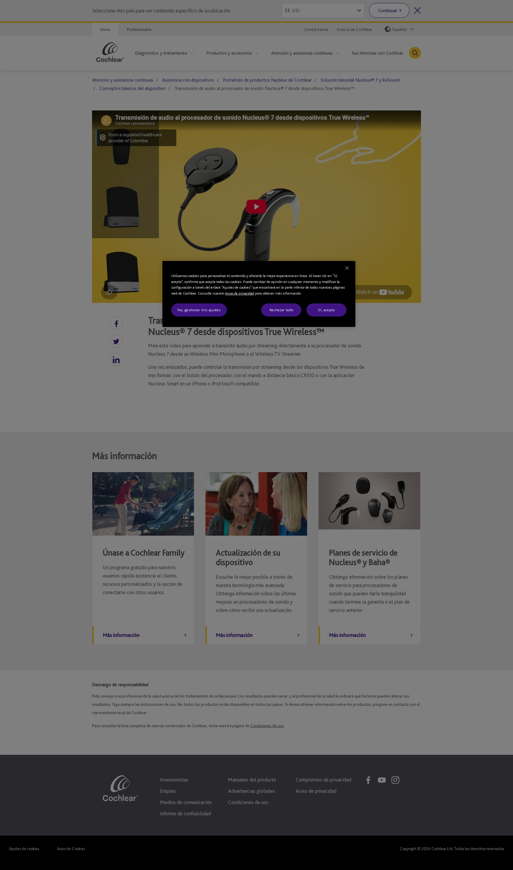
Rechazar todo (281, 310)
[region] (258, 294)
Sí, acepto (326, 310)
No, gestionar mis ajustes (199, 310)
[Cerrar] (347, 268)
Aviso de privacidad (239, 293)
